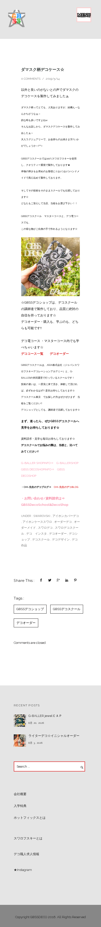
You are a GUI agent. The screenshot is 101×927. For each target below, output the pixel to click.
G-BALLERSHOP (67, 463)
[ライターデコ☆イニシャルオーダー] (20, 740)
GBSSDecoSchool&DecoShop (44, 505)
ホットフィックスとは (30, 817)
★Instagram (23, 870)
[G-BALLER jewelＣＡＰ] (20, 720)
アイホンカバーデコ (65, 516)
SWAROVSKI (41, 516)
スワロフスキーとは (28, 838)
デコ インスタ (36, 533)
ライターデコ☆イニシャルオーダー (53, 736)
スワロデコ (45, 527)
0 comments (30, 78)
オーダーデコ (63, 522)
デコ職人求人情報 (26, 854)
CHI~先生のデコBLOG (66, 487)
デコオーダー (59, 353)
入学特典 (20, 806)
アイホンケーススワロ (37, 522)
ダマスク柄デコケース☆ (42, 69)
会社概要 (20, 794)
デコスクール (41, 539)
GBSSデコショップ (30, 609)
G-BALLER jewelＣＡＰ (45, 716)
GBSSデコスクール (66, 609)
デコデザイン (61, 539)
